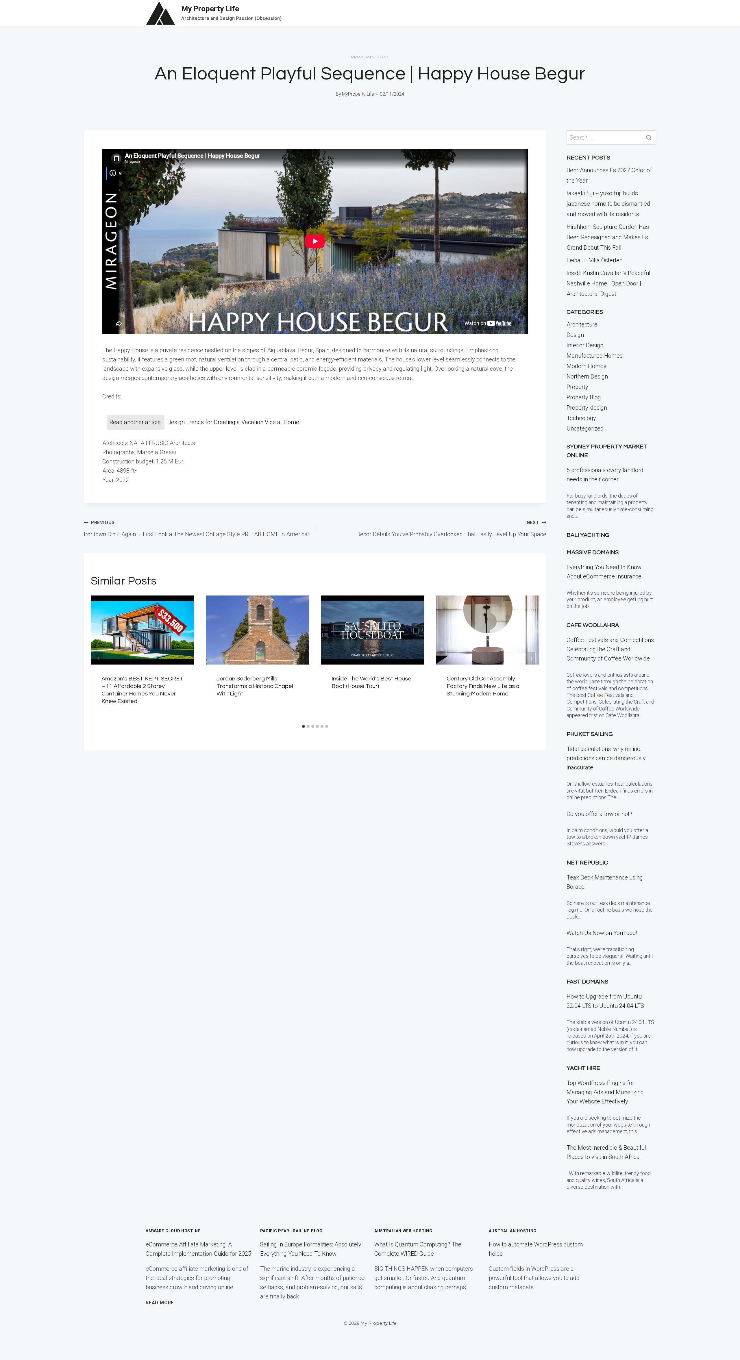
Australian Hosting (513, 1231)
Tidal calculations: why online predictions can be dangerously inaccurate (606, 758)
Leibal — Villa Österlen (595, 260)
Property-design (587, 407)
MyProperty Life (358, 94)
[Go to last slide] (99, 658)
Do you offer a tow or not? (599, 813)
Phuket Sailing (590, 734)
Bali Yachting (588, 535)
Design (575, 334)
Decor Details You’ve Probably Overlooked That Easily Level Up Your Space (451, 529)
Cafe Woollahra (593, 625)
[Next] (531, 658)
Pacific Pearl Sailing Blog (291, 1231)
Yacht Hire (583, 1068)
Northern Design (587, 376)
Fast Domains (587, 982)
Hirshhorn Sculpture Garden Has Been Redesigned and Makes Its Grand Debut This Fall (608, 237)
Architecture (582, 324)
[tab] (303, 726)
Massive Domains (593, 552)
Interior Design (585, 345)
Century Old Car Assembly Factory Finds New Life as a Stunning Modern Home (483, 686)
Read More (160, 1302)
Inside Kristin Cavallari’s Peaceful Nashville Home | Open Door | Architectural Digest (608, 283)
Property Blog (370, 57)
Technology (581, 418)
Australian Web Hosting (403, 1231)
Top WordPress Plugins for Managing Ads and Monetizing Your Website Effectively (605, 1092)
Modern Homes (586, 366)
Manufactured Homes (595, 355)
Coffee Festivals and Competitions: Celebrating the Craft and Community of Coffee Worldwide (611, 649)
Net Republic (587, 863)
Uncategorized (585, 428)
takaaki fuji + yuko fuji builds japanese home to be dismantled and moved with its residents (608, 204)
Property (577, 386)
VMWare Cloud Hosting (173, 1231)
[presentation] (142, 630)
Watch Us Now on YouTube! (602, 932)
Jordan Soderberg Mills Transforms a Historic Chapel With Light (255, 686)
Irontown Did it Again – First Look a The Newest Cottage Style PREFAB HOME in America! (196, 529)
